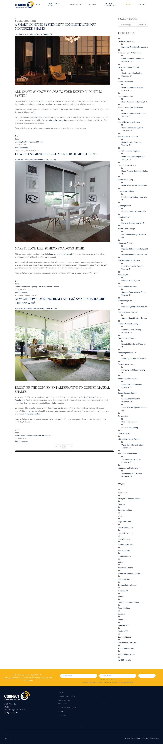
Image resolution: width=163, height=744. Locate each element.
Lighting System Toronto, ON (41, 34)
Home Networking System (129, 122)
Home (39, 4)
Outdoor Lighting (125, 301)
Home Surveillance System (129, 151)
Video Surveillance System (129, 439)
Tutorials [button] (92, 4)
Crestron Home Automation (129, 53)
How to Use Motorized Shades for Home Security (56, 154)
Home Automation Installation (130, 107)
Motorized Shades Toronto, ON (43, 159)
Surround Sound (124, 637)
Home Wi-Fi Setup (125, 180)
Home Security (124, 539)
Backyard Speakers (126, 41)
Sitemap (144, 738)
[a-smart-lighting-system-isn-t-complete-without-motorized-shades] (62, 60)
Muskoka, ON (123, 275)
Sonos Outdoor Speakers (128, 378)
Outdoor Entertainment (127, 286)
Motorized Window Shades (129, 573)
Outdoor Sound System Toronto (134, 318)
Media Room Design (126, 229)
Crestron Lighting (125, 510)
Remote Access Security (128, 324)
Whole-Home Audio (126, 654)
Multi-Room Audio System (129, 260)
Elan (120, 516)
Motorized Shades (35, 142)
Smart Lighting (124, 608)
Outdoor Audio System (130, 280)
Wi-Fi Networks (124, 660)
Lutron (120, 562)
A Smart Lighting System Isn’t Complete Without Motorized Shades (55, 26)
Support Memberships (110, 4)
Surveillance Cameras (127, 643)
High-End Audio (124, 521)
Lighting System (22, 34)
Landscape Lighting (126, 191)
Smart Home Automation (25, 435)
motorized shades (34, 117)
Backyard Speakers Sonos (129, 498)
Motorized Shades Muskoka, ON (43, 308)
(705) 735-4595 (11, 713)
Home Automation (22, 287)
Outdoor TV (123, 591)
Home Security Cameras (128, 136)
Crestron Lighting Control (128, 67)
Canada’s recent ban (58, 120)
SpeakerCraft (123, 625)
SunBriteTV (123, 631)
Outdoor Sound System (127, 312)
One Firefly (136, 738)
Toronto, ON (123, 416)
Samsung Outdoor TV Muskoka (134, 358)
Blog (128, 4)
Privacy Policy (154, 738)
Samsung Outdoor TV (127, 352)
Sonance (121, 614)
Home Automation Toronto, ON (134, 102)
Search (142, 24)
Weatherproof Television (128, 468)
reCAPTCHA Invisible (108, 680)
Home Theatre (124, 550)
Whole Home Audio (126, 648)
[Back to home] (25, 4)
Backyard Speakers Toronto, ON (134, 47)
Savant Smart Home (126, 364)
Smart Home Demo (54, 4)
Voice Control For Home (127, 453)
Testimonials (74, 4)
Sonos (120, 619)
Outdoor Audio (124, 579)
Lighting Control (21, 142)
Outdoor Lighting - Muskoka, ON (134, 306)
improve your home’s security (61, 254)
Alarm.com (122, 493)
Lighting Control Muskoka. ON (133, 211)
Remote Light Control (127, 338)
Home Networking (128, 422)
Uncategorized (124, 433)
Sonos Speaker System (127, 393)
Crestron (121, 504)
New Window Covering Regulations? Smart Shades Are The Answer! (60, 301)
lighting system (45, 101)
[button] (81, 726)
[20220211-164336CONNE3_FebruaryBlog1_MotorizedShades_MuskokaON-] (62, 345)
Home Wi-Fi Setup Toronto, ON (134, 185)
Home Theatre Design (127, 165)
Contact (142, 4)
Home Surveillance (126, 545)
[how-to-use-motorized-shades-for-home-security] (62, 201)
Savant (121, 596)
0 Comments (22, 147)
